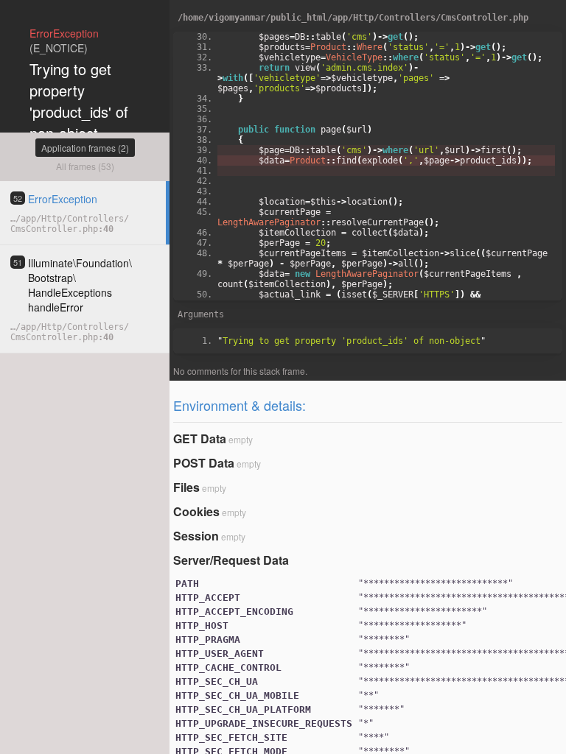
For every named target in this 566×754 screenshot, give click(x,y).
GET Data (199, 438)
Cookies (196, 511)
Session (196, 535)
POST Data (203, 462)
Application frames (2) (85, 147)
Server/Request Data (231, 560)
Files (186, 487)
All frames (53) (85, 166)
